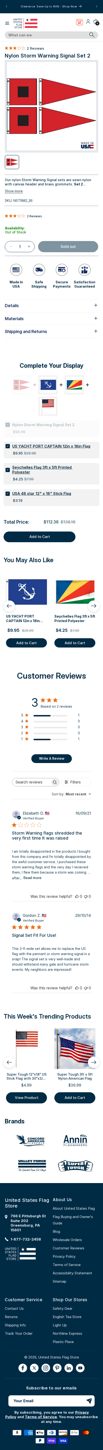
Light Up (60, 1325)
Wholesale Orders (67, 1239)
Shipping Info (15, 1325)
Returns (11, 1317)
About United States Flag (74, 1208)
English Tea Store (67, 1317)
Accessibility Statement (72, 1273)
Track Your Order (19, 1333)
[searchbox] (31, 782)
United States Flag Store (58, 1357)
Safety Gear (62, 1308)
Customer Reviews (68, 1248)
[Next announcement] (96, 6)
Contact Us (14, 1308)
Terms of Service (67, 1264)
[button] (7, 23)
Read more (32, 878)
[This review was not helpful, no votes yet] (85, 896)
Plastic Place (63, 1341)
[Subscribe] (89, 1400)
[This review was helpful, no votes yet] (77, 896)
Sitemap (59, 1281)
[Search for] (92, 35)
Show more (14, 191)
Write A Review (51, 758)
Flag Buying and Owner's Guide (73, 1219)
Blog (56, 1231)
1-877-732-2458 (26, 1239)
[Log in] (88, 23)
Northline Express (67, 1333)
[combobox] (46, 35)
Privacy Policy (64, 1256)
